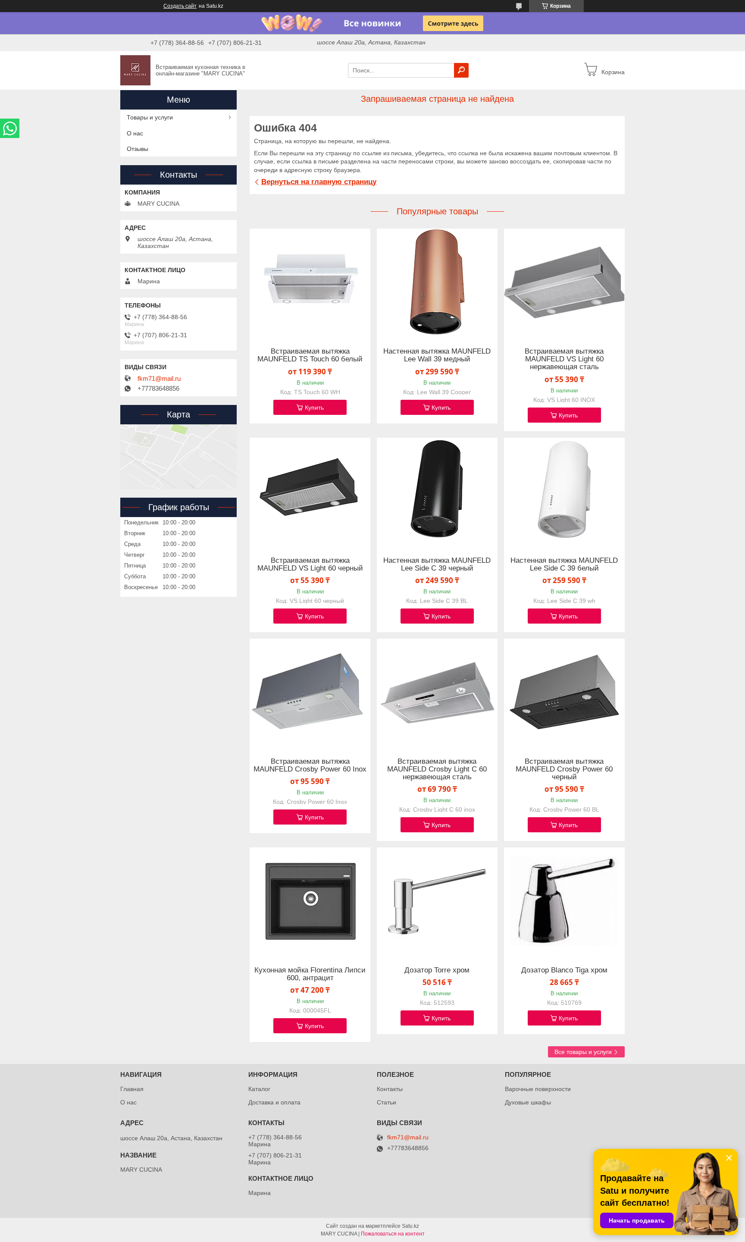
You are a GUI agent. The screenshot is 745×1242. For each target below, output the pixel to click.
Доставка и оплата (274, 1102)
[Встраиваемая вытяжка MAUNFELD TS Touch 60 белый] (310, 282)
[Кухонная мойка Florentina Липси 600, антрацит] (310, 901)
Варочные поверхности (538, 1088)
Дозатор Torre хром (437, 970)
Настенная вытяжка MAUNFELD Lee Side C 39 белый (564, 564)
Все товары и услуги (583, 1051)
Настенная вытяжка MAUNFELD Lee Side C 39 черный (437, 564)
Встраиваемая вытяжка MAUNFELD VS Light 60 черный (310, 564)
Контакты (390, 1088)
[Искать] (461, 70)
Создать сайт (180, 6)
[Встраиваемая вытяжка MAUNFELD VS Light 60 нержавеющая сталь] (564, 282)
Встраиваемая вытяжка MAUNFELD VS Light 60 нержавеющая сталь (564, 359)
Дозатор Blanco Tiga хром (564, 970)
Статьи (386, 1102)
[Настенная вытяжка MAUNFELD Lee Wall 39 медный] (437, 282)
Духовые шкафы (528, 1102)
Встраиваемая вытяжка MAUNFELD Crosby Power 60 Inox (310, 765)
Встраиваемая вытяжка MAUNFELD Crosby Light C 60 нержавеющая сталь (437, 769)
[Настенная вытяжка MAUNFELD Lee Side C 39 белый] (564, 492)
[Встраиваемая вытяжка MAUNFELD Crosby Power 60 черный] (564, 692)
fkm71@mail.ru (159, 378)
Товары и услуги (150, 117)
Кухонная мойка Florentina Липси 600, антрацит (310, 974)
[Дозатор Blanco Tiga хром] (564, 901)
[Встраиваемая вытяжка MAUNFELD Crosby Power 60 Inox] (310, 692)
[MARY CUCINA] (135, 69)
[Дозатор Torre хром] (437, 901)
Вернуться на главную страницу (318, 182)
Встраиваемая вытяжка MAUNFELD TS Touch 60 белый (310, 355)
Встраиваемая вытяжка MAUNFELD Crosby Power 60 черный (564, 769)
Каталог (259, 1088)
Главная (132, 1088)
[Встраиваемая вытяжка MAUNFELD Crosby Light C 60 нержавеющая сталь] (437, 692)
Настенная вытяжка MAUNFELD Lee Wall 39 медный (437, 355)
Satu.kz (410, 1226)
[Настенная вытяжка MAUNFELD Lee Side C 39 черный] (437, 492)
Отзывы (137, 148)
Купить (314, 407)
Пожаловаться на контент (393, 1234)
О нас (135, 133)
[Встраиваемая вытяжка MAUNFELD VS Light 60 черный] (310, 492)
